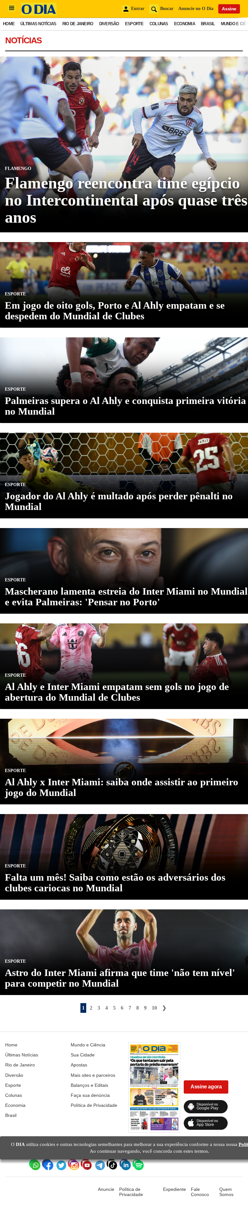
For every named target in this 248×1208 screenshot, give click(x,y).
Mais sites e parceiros (93, 1075)
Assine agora (206, 1086)
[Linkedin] (124, 1164)
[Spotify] (137, 1164)
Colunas (159, 23)
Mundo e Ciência (88, 1044)
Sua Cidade (83, 1054)
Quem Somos (226, 1192)
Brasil (208, 23)
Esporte (134, 23)
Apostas (79, 1064)
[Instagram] (73, 1164)
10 (154, 1008)
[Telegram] (98, 1164)
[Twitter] (60, 1164)
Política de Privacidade (94, 1105)
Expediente (174, 1189)
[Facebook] (47, 1164)
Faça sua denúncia (90, 1095)
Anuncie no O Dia (195, 8)
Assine (229, 8)
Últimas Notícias (38, 23)
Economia (184, 23)
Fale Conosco (200, 1192)
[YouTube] (85, 1164)
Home (9, 23)
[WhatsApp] (34, 1164)
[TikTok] (111, 1164)
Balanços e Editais (89, 1085)
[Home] (39, 13)
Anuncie (106, 1189)
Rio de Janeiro (77, 23)
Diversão (109, 23)
